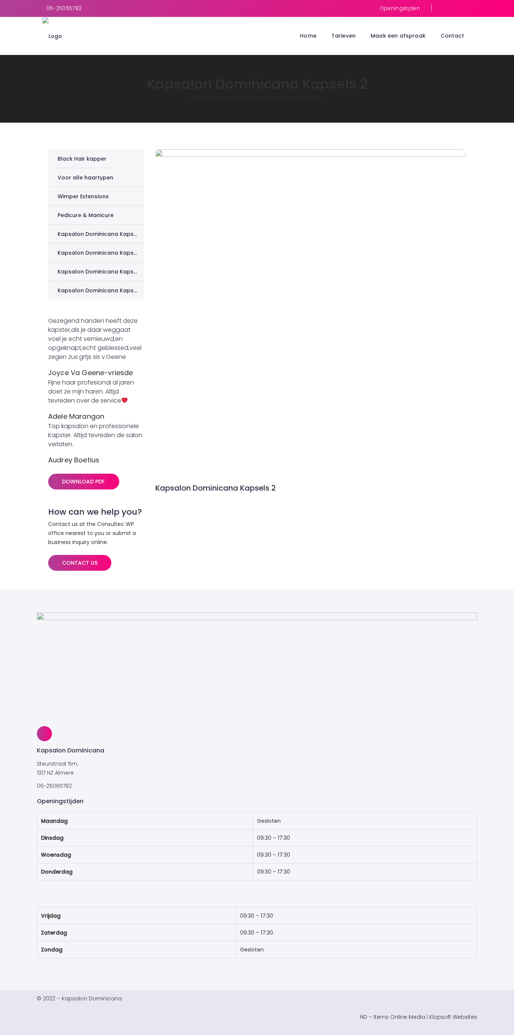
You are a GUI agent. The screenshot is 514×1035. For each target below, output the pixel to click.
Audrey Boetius (73, 460)
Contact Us (79, 563)
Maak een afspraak (398, 36)
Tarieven (344, 36)
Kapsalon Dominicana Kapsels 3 (102, 253)
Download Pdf (83, 481)
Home (308, 36)
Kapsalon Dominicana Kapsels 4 (102, 234)
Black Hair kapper (82, 159)
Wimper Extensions (83, 196)
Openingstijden (400, 8)
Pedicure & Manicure (86, 215)
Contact (452, 36)
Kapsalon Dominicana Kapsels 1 (101, 290)
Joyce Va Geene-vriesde (90, 372)
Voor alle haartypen (85, 177)
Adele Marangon (76, 416)
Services (221, 98)
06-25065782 (64, 8)
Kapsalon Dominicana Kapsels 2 (102, 271)
